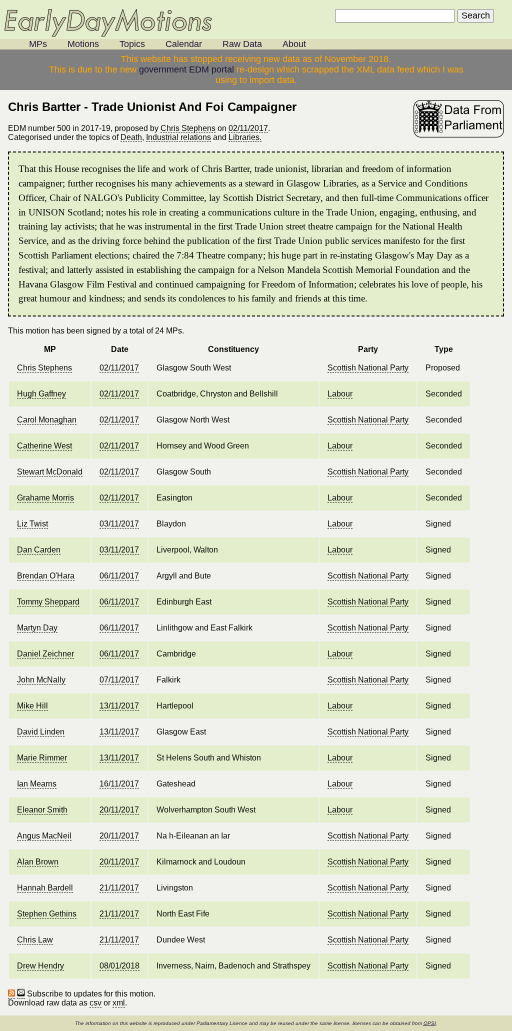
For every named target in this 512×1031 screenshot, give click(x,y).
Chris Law (35, 940)
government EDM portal (186, 69)
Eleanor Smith (42, 810)
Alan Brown (37, 862)
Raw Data (242, 44)
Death (131, 137)
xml (118, 1002)
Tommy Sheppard (48, 602)
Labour (340, 394)
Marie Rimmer (42, 758)
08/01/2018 (120, 966)
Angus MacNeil (44, 836)
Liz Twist (32, 524)
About (294, 44)
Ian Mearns (36, 784)
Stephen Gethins (46, 914)
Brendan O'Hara (45, 576)
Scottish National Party (368, 368)
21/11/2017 (119, 888)
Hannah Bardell (45, 888)
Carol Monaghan (46, 420)
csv (96, 1002)
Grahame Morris (45, 498)
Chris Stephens (188, 128)
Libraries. (245, 137)
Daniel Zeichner (45, 654)
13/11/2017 (119, 706)
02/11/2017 (248, 128)
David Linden (40, 732)
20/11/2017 (119, 810)
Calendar (184, 44)
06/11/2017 (119, 576)
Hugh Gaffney (41, 394)
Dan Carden (38, 550)
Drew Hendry (40, 966)
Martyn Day (37, 628)
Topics (132, 44)
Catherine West (44, 446)
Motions (83, 44)
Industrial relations (178, 137)
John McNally (41, 680)
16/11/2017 (119, 784)
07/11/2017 (119, 680)
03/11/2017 (119, 524)
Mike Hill (32, 706)
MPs (38, 44)
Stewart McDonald (49, 472)
